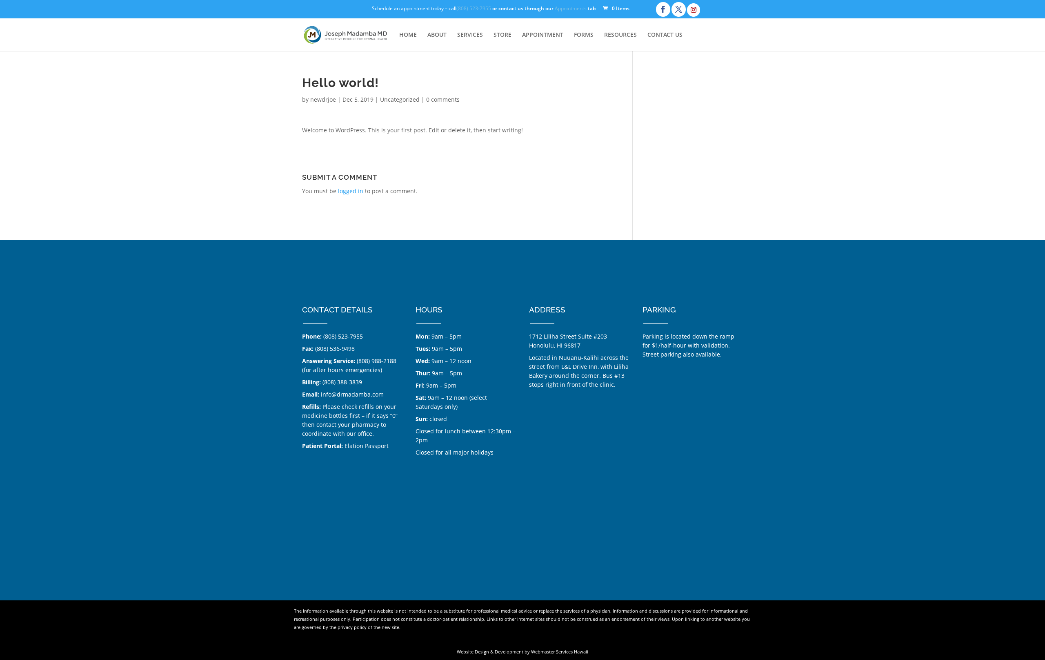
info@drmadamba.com (352, 394)
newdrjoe (323, 99)
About (437, 35)
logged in (350, 191)
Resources (620, 35)
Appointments (571, 9)
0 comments (443, 99)
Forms (584, 35)
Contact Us (665, 35)
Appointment (542, 35)
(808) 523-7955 (473, 9)
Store (502, 35)
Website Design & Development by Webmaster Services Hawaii (522, 652)
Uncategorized (400, 99)
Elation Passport (367, 446)
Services (470, 35)
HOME (408, 35)
